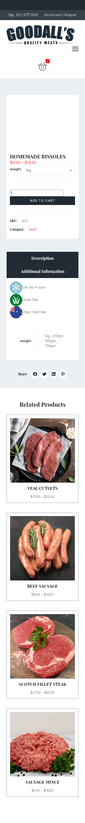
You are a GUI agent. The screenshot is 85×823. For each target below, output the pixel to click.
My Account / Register (61, 15)
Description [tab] (42, 258)
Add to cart (42, 200)
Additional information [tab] (42, 271)
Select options (37, 450)
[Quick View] (47, 450)
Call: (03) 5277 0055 (23, 15)
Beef (33, 229)
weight (15, 169)
